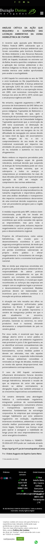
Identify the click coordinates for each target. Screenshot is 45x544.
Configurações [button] (9, 539)
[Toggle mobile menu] (42, 13)
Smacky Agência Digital (26, 511)
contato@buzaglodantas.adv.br (30, 493)
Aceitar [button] (20, 539)
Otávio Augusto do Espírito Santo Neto (24, 453)
